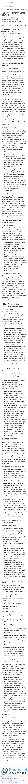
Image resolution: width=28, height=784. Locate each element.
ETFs (11, 9)
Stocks (2, 9)
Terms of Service (14, 782)
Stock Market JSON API (6, 776)
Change (12, 17)
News (7, 9)
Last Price (3, 17)
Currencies (24, 9)
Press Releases (18, 25)
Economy (17, 9)
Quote (3, 25)
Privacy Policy (4, 782)
